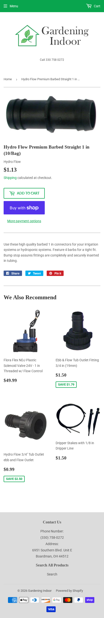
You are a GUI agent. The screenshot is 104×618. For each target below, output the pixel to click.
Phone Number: (52, 531)
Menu (14, 6)
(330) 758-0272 (52, 537)
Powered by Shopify (69, 590)
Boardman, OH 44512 (52, 556)
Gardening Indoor (40, 590)
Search (52, 574)
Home (8, 79)
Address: (52, 544)
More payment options (24, 221)
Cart (96, 6)
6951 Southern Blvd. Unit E (52, 550)
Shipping (10, 178)
